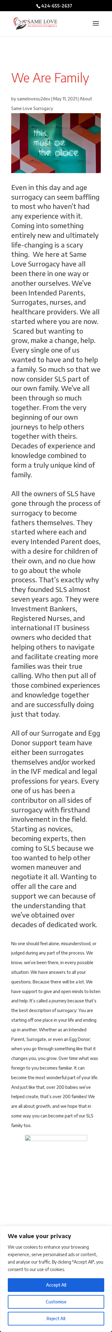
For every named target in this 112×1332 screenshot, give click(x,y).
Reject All (56, 1318)
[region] (56, 1279)
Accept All (56, 1285)
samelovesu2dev (33, 98)
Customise (56, 1301)
